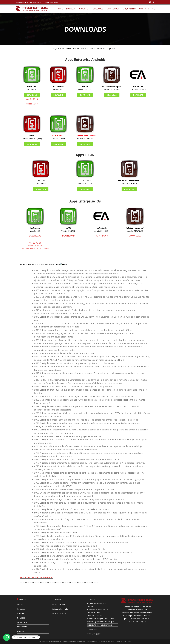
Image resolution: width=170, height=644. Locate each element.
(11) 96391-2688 (93, 634)
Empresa (21, 609)
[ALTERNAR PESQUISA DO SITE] (153, 8)
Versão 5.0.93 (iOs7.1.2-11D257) (35, 248)
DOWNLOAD (35, 235)
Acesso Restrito (22, 2)
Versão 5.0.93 (32, 104)
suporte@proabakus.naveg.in (99, 625)
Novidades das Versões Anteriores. (36, 577)
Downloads (22, 622)
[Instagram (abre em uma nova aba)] (153, 2)
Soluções (21, 618)
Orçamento (22, 626)
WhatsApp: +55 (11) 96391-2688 (100, 618)
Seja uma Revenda (35, 2)
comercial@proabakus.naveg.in (100, 621)
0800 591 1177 (98, 615)
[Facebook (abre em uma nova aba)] (150, 2)
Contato (20, 631)
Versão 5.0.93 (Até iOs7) (35, 246)
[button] (6, 637)
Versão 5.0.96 (35, 243)
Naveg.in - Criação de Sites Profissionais (115, 641)
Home (20, 604)
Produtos (21, 613)
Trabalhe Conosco (51, 2)
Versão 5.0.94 (32, 99)
